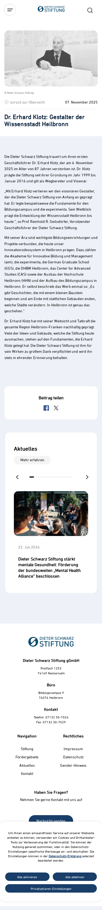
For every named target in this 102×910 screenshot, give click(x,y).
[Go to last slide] (17, 477)
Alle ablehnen (74, 877)
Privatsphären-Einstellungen (51, 888)
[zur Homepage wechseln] (51, 39)
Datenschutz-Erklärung (65, 856)
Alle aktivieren (27, 877)
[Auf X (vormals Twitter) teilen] (56, 408)
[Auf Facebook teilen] (46, 408)
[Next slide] (87, 477)
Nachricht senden (51, 820)
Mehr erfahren (32, 459)
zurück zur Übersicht (27, 102)
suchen (90, 10)
